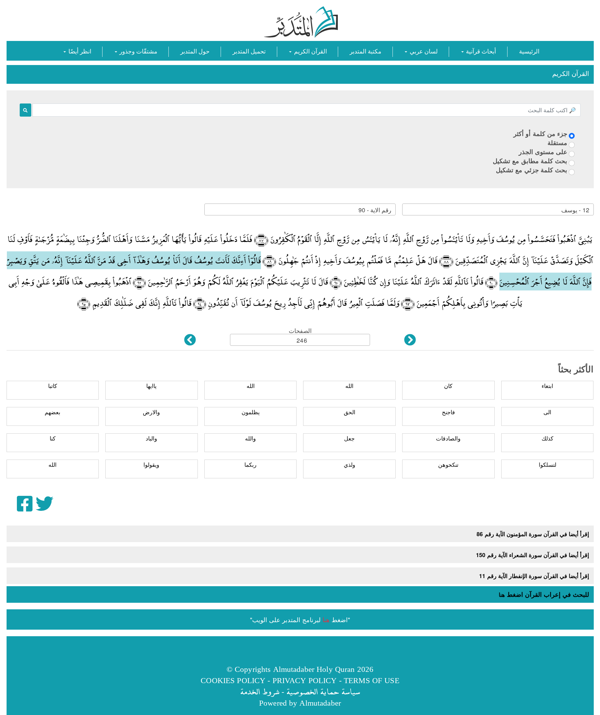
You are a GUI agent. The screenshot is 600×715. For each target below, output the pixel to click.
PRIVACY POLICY (304, 680)
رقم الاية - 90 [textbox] (374, 209)
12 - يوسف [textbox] (575, 209)
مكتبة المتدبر (365, 51)
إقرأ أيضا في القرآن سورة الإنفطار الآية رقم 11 (534, 576)
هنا (502, 595)
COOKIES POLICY (233, 680)
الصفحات (300, 330)
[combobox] (497, 209)
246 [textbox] (302, 340)
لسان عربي (423, 51)
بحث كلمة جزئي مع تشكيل (531, 169)
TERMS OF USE (371, 680)
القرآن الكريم (309, 51)
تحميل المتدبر (249, 51)
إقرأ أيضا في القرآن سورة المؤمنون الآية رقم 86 (533, 534)
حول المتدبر (195, 51)
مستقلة (557, 142)
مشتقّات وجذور (137, 51)
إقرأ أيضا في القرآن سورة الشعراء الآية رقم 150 (532, 555)
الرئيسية (529, 51)
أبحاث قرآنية (480, 51)
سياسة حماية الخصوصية (323, 691)
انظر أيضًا (79, 51)
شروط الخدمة (259, 691)
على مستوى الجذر (543, 151)
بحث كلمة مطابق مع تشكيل (530, 160)
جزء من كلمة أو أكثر (540, 133)
